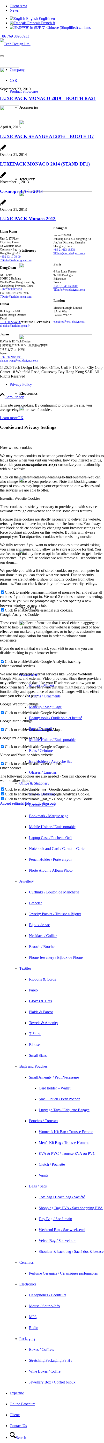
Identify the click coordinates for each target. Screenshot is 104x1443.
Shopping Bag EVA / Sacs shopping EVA (71, 1208)
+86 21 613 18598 (64, 249)
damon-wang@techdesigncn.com (19, 360)
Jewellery (26, 881)
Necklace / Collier (43, 936)
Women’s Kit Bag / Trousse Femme (66, 1132)
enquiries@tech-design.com (69, 321)
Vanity (44, 1175)
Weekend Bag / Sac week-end (62, 1230)
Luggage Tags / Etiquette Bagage (64, 1110)
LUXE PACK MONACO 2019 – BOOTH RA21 (48, 98)
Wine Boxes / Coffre (44, 1371)
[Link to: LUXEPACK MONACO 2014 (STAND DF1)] (3, 150)
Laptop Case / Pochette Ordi (50, 838)
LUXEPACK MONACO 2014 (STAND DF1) (45, 163)
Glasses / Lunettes (43, 772)
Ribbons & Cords (42, 979)
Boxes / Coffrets (41, 1349)
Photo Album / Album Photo (51, 870)
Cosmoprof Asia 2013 (21, 191)
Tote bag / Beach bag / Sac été (62, 1197)
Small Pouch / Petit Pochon (59, 1099)
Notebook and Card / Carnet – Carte (56, 848)
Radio (33, 1328)
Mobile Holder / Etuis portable (52, 740)
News (14, 10)
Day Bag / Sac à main (55, 1219)
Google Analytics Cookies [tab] (20, 614)
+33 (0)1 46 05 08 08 (65, 286)
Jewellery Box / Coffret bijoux (52, 1382)
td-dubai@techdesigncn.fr (15, 325)
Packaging (27, 1339)
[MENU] (2, 56)
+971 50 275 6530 (10, 322)
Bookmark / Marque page (48, 816)
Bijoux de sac (39, 925)
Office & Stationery (34, 783)
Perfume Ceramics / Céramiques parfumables (63, 1273)
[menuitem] (57, 6)
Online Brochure (22, 1404)
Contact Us (18, 1426)
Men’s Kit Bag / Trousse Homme (64, 1143)
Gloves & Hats (40, 1001)
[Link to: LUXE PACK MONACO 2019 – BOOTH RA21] (9, 71)
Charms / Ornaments (44, 696)
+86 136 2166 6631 (11, 357)
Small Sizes (38, 1055)
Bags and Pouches (33, 1066)
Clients (15, 1415)
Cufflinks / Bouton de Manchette (54, 892)
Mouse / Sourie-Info (44, 1306)
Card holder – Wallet (54, 1088)
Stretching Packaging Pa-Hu (50, 1360)
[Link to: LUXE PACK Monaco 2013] (3, 205)
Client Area (18, 6)
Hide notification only (40, 803)
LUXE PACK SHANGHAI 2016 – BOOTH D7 (47, 136)
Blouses (35, 1045)
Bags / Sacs (38, 1186)
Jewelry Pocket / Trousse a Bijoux (55, 914)
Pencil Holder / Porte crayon (50, 859)
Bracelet (35, 903)
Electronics (27, 1284)
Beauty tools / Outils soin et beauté (55, 718)
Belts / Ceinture (41, 750)
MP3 (33, 1317)
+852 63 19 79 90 (10, 256)
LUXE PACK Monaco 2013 (28, 218)
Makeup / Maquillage (45, 707)
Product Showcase (24, 91)
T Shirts (35, 1034)
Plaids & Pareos (41, 1012)
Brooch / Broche (41, 946)
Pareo (33, 990)
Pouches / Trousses (43, 1121)
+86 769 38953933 (14, 36)
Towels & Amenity (43, 1023)
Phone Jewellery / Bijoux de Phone (56, 957)
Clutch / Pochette (52, 1164)
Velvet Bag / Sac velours (57, 1241)
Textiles (25, 968)
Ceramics (26, 1262)
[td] (15, 44)
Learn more (9, 418)
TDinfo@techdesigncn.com (15, 260)
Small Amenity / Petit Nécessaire (54, 1077)
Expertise (17, 1393)
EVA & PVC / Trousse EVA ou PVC (67, 1153)
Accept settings (11, 803)
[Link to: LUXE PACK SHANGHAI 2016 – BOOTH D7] (9, 109)
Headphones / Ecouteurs (47, 1295)
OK (20, 418)
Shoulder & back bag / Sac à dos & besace (71, 1251)
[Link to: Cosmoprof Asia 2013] (3, 177)
